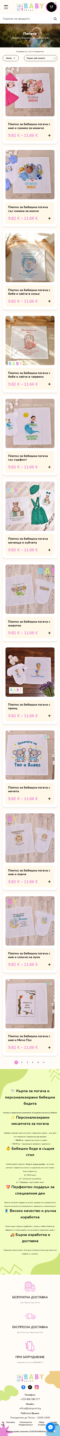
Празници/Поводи (30, 38)
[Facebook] (23, 1387)
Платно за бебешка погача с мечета (29, 789)
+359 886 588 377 (30, 1399)
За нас (2, 1423)
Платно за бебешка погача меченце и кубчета (28, 540)
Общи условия (42, 1423)
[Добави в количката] (49, 135)
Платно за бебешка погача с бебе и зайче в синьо (29, 292)
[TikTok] (30, 1387)
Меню (9, 58)
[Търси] (55, 19)
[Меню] (6, 7)
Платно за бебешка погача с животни (29, 623)
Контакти (10, 1422)
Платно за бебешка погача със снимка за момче (28, 209)
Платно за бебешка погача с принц (29, 706)
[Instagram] (37, 1387)
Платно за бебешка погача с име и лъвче (29, 872)
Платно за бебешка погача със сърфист (28, 458)
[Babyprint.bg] (30, 7)
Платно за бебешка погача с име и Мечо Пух (29, 1038)
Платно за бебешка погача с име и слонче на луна (29, 955)
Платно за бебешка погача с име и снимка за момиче (29, 126)
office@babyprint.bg (30, 1408)
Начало (15, 38)
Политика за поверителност (26, 1423)
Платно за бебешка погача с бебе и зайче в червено (29, 375)
